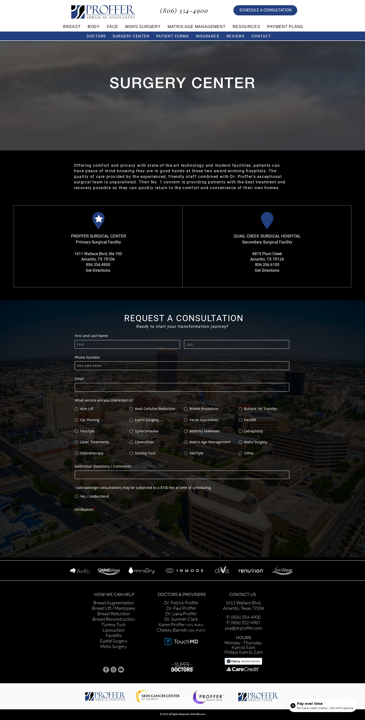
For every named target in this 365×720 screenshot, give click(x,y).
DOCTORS (96, 36)
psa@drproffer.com (243, 619)
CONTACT (262, 36)
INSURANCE (208, 36)
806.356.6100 (267, 264)
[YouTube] (121, 661)
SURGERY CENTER (131, 36)
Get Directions (98, 270)
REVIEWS (235, 36)
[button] (72, 27)
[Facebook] (106, 661)
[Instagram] (113, 661)
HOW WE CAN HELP (115, 586)
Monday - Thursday (243, 634)
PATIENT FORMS (172, 36)
